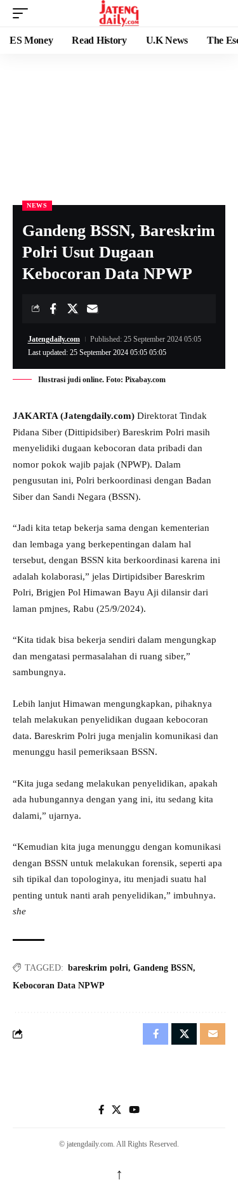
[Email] (92, 309)
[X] (116, 1110)
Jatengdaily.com (54, 339)
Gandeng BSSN (163, 968)
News (37, 205)
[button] (23, 13)
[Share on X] (72, 309)
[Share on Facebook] (53, 309)
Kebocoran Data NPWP (59, 985)
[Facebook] (101, 1110)
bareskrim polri (98, 968)
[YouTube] (134, 1110)
